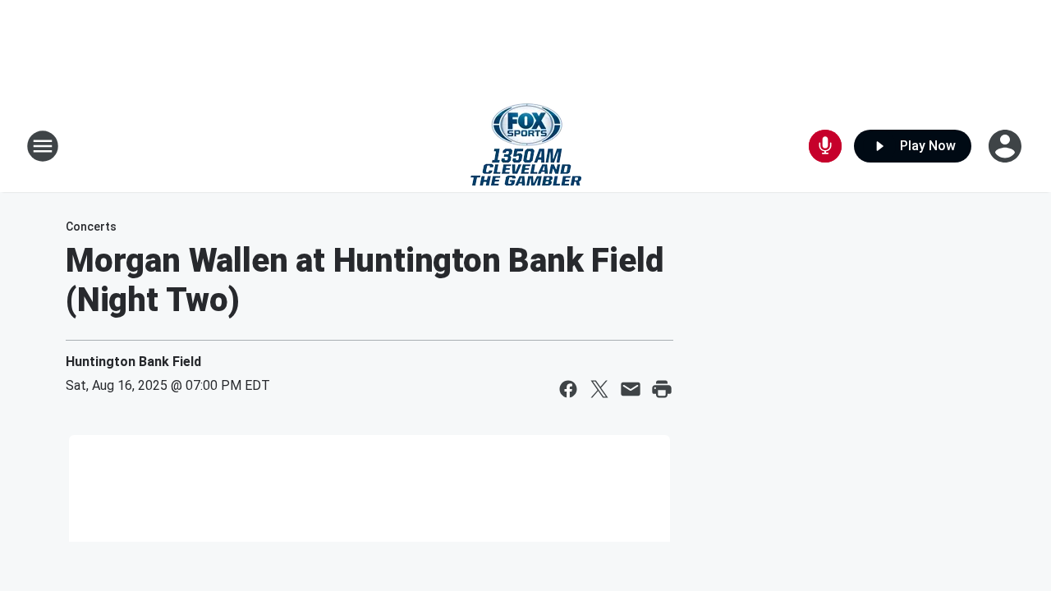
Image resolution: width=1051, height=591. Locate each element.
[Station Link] (525, 146)
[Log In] (1007, 146)
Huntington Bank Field (133, 361)
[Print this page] (661, 389)
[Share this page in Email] (630, 389)
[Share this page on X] (599, 389)
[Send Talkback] (825, 146)
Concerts (91, 226)
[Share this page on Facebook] (568, 389)
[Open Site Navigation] (42, 146)
